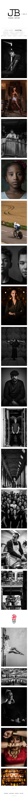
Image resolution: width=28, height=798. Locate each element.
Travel (20, 35)
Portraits (3, 35)
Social (9, 35)
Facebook (6, 793)
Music (21, 34)
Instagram (11, 793)
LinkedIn (17, 793)
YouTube (21, 793)
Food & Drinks (19, 32)
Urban (25, 35)
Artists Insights (9, 30)
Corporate (5, 32)
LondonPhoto (14, 34)
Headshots (6, 34)
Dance (11, 32)
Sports (15, 35)
